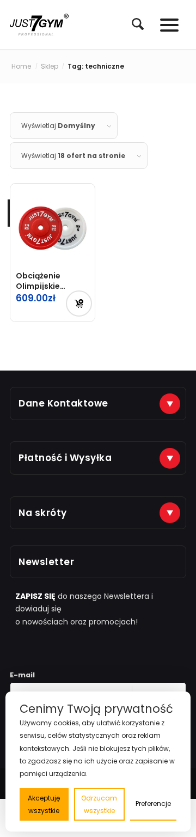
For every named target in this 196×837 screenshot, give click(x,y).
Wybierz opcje (79, 303)
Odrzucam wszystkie (99, 804)
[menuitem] (132, 24)
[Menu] (164, 24)
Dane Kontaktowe (63, 403)
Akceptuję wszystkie (44, 804)
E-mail (22, 675)
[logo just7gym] (39, 24)
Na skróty (43, 512)
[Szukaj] (132, 24)
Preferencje (153, 803)
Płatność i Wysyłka (65, 457)
